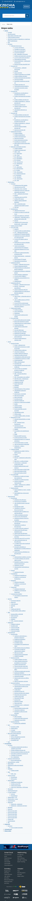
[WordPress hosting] (16, 847)
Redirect (10, 809)
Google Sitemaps (19, 330)
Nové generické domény (21, 140)
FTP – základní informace (21, 232)
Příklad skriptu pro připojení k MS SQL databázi (22, 292)
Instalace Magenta (19, 582)
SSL (9, 822)
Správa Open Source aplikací (22, 684)
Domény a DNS (15, 727)
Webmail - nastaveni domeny (19, 806)
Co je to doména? (19, 47)
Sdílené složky (18, 407)
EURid (15, 111)
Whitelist (16, 385)
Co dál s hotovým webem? (21, 528)
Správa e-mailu (15, 706)
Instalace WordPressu (20, 500)
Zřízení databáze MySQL (20, 266)
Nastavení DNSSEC (19, 673)
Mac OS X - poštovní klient (21, 461)
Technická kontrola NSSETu (21, 86)
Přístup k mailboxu (19, 380)
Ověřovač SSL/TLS (15, 609)
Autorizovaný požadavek (21, 654)
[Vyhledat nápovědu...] (27, 16)
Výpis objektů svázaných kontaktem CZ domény (20, 662)
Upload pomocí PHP (19, 187)
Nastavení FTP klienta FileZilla (22, 234)
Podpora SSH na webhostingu (22, 231)
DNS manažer (18, 716)
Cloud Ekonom (8, 865)
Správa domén (15, 658)
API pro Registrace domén (18, 737)
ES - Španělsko (18, 158)
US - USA (16, 180)
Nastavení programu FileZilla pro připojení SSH (22, 243)
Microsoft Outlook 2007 (20, 473)
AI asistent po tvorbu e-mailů (22, 358)
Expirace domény (19, 138)
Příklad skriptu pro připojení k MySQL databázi (22, 268)
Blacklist (16, 387)
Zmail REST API (15, 740)
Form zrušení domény (17, 827)
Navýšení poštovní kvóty (20, 355)
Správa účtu (14, 634)
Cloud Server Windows (8, 859)
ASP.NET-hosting (22, 860)
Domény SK (14, 113)
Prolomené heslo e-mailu (21, 442)
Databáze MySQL (15, 263)
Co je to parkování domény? (22, 57)
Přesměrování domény (20, 695)
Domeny (10, 826)
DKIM (15, 421)
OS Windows (14, 209)
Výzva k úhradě (15, 627)
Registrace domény (7, 872)
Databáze (17, 313)
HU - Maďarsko (18, 163)
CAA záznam (14, 604)
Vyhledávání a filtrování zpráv (22, 357)
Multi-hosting (21, 862)
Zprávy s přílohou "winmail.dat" (19, 482)
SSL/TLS (10, 599)
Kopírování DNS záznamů (21, 718)
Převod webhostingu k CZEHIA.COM (20, 339)
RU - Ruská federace (19, 173)
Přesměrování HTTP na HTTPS (22, 538)
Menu (27, 6)
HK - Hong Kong (18, 162)
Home (3, 24)
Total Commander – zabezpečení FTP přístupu (21, 246)
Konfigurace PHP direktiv (20, 185)
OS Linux (13, 184)
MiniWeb (10, 807)
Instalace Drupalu (19, 572)
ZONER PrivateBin (18, 656)
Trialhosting (17, 690)
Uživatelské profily (19, 412)
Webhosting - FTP (12, 797)
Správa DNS (14, 715)
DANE (15, 434)
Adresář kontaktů (19, 676)
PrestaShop (14, 574)
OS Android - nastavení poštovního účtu (20, 463)
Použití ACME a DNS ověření (18, 611)
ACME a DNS (14, 735)
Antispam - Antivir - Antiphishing (19, 446)
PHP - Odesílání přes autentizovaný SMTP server (21, 204)
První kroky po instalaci (20, 501)
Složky (16, 404)
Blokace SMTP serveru (20, 436)
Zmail (9, 342)
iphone (13, 794)
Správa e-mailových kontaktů (22, 402)
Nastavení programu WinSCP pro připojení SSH (22, 236)
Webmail (10, 802)
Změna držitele (18, 133)
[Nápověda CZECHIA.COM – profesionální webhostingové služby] (7, 6)
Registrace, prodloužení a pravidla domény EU (21, 93)
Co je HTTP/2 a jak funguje (21, 303)
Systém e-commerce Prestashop (20, 578)
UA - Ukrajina (17, 177)
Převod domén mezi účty (21, 666)
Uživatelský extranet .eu (20, 110)
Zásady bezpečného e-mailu (22, 419)
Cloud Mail (7, 863)
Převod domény (8, 880)
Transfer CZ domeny (16, 755)
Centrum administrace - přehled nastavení (20, 636)
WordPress (14, 498)
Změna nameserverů (20, 136)
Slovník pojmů (11, 34)
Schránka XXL (17, 363)
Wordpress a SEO (19, 506)
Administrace (11, 632)
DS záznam (14, 617)
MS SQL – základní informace (22, 284)
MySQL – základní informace (21, 264)
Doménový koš (18, 399)
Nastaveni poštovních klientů (15, 765)
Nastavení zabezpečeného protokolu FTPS (21, 253)
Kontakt (10, 32)
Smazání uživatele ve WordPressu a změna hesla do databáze (22, 548)
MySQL (16, 195)
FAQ (9, 725)
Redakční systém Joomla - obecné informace (21, 562)
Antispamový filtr (18, 382)
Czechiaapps (11, 800)
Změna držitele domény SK (21, 115)
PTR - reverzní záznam (17, 621)
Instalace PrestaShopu (20, 575)
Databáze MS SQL (15, 283)
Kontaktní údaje (18, 642)
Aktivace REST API (15, 738)
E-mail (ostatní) (12, 792)
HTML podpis (17, 414)
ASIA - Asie (17, 152)
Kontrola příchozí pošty (20, 437)
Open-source (11, 775)
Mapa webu (20, 876)
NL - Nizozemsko (18, 168)
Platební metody (15, 624)
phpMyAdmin (17, 281)
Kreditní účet (14, 626)
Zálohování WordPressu (20, 533)
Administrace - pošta (13, 762)
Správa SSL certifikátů (20, 723)
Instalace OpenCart (19, 589)
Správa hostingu (15, 683)
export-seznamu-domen (21, 681)
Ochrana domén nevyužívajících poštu (20, 426)
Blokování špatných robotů (21, 321)
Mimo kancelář (18, 397)
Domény (10, 44)
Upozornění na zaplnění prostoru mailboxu (20, 369)
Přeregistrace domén (20, 59)
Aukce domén (18, 73)
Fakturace (10, 622)
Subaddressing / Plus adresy (22, 389)
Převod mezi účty (12, 811)
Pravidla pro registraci (20, 142)
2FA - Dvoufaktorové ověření (22, 377)
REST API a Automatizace (14, 733)
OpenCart (13, 587)
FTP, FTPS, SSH (14, 227)
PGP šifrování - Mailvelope (21, 379)
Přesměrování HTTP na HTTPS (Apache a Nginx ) (22, 305)
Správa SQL (17, 700)
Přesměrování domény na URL (22, 674)
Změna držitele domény (20, 76)
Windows (10, 789)
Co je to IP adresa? (19, 52)
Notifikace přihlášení (19, 639)
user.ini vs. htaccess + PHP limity (19, 787)
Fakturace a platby (16, 732)
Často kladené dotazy (14, 37)
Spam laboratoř (18, 384)
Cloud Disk (7, 862)
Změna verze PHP (19, 696)
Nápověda (10, 763)
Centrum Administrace (14, 758)
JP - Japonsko (18, 167)
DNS (9, 612)
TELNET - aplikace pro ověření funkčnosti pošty (22, 485)
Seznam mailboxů (19, 400)
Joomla (13, 555)
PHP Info (16, 207)
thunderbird (14, 795)
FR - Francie (17, 160)
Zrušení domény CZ (19, 84)
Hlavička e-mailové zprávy (21, 479)
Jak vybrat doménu (7, 877)
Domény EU (14, 91)
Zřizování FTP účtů (19, 698)
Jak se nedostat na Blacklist (21, 444)
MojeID (16, 71)
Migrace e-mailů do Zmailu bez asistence (21, 477)
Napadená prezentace (20, 261)
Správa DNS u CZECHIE (17, 614)
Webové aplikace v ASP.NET (21, 215)
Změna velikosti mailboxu (21, 353)
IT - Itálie (16, 165)
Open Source (11, 496)
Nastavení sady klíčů (19, 720)
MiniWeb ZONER (18, 701)
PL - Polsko (17, 170)
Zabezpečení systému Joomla (22, 557)
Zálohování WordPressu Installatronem (20, 531)
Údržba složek (18, 405)
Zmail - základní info (19, 345)
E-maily (13, 730)
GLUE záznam (14, 616)
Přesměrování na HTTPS (20, 197)
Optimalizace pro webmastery (22, 323)
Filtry (9, 767)
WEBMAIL (10, 769)
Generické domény (16, 131)
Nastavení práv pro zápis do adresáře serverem (21, 191)
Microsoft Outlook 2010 (20, 471)
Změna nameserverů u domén (22, 56)
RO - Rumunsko (18, 172)
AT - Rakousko (18, 153)
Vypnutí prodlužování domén (22, 671)
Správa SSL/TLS (15, 722)
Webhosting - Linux (13, 799)
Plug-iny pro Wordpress (20, 516)
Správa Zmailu (15, 343)
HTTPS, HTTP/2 (14, 294)
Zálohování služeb (16, 308)
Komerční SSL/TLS (15, 600)
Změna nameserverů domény (22, 78)
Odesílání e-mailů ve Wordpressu (20, 525)
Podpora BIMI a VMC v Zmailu (22, 416)
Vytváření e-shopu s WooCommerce (19, 509)
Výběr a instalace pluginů (21, 515)
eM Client (16, 456)
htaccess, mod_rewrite (20, 189)
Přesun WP (10, 819)
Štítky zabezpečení (19, 362)
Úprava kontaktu (18, 79)
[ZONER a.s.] (22, 886)
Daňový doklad (15, 629)
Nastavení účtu (18, 641)
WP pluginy (14, 779)
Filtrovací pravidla (19, 395)
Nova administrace (16, 760)
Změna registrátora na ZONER (22, 74)
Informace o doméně (20, 394)
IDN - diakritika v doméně (21, 54)
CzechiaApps (11, 821)
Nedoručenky (14, 488)
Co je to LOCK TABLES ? (20, 276)
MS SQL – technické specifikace (19, 287)
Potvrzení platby (15, 631)
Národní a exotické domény (18, 147)
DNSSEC (13, 619)
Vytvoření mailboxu (19, 352)
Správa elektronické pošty (21, 708)
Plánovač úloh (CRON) (20, 331)
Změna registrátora (19, 135)
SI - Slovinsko (17, 175)
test (9, 42)
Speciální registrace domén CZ (19, 753)
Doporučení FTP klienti (20, 259)
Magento (13, 580)
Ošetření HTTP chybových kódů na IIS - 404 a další (21, 223)
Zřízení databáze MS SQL (21, 289)
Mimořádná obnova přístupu (22, 648)
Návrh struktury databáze (21, 274)
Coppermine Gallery (16, 594)
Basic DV (13, 602)
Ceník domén (8, 874)
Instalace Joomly (18, 565)
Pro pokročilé (14, 318)
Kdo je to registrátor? (20, 51)
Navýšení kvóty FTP (19, 691)
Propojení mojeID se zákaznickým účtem (19, 650)
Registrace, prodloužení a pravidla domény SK (21, 120)
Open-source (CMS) (16, 226)
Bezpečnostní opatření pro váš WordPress (21, 512)
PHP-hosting (20, 858)
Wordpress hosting (20, 855)
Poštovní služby (18, 310)
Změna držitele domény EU (21, 99)
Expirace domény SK (19, 130)
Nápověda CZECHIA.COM (14, 36)
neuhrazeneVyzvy (12, 790)
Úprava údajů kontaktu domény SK (20, 127)
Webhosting (11, 182)
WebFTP (16, 229)
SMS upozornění (18, 653)
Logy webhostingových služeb (22, 320)
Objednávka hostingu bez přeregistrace (21, 687)
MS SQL (16, 220)
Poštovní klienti (15, 449)
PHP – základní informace (21, 194)
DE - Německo (18, 157)
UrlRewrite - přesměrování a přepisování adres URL (21, 218)
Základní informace (16, 46)
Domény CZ (14, 66)
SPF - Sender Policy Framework (19, 423)
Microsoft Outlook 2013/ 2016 (21, 469)
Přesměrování (18, 372)
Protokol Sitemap (19, 325)
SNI (12, 607)
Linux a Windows (18, 311)
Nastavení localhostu (20, 333)
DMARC (16, 429)
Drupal (13, 570)
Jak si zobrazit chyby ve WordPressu (20, 541)
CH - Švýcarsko (18, 178)
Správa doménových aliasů (21, 693)
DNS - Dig (13, 774)
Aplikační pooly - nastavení (21, 705)
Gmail (15, 454)
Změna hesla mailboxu (20, 350)
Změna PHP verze (19, 199)
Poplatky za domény (19, 49)
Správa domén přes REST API (22, 64)
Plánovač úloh (18, 703)
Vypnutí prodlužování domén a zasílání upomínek (19, 747)
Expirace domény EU (19, 104)
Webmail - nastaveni (16, 804)
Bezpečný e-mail (15, 417)
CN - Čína (17, 155)
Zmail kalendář (18, 360)
